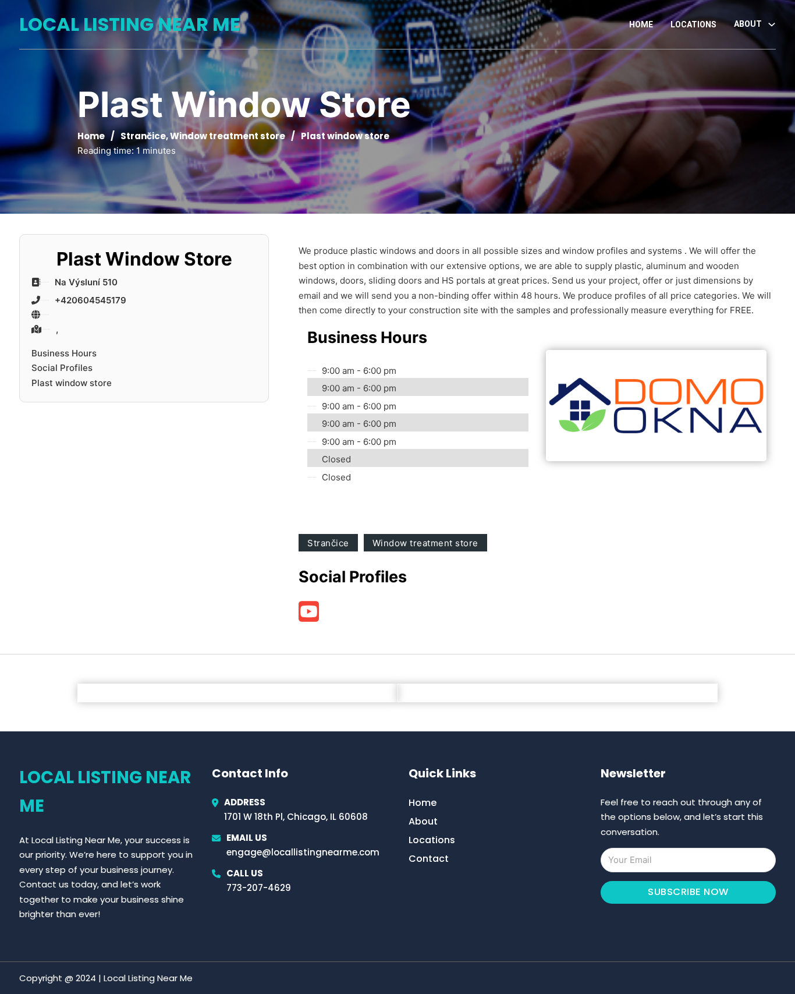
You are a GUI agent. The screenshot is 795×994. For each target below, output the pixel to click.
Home (641, 24)
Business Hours (64, 353)
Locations (693, 24)
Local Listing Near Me (129, 24)
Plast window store (71, 382)
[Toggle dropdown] (772, 24)
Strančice (143, 136)
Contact (429, 858)
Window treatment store (227, 136)
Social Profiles (62, 367)
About (423, 821)
